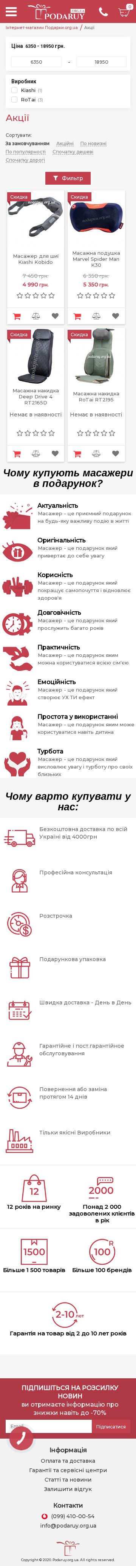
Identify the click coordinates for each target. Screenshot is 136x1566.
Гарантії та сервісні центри (68, 1470)
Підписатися (111, 1427)
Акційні (65, 143)
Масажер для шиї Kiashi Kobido (36, 259)
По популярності (26, 152)
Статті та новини (68, 1479)
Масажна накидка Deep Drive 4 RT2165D (35, 397)
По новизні (93, 143)
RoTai (28, 99)
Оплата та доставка (68, 1460)
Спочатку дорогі (25, 160)
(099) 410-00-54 (72, 1516)
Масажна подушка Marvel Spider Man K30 (96, 259)
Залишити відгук (68, 1489)
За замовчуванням (27, 143)
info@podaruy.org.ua (68, 1525)
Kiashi (28, 90)
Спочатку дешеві (73, 152)
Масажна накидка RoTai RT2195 (96, 397)
